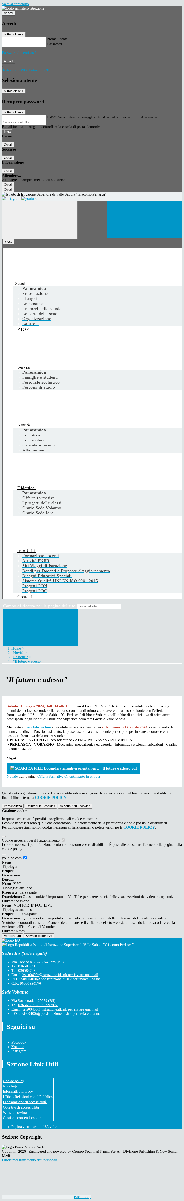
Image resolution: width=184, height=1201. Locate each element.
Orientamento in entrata (82, 776)
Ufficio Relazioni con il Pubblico (28, 1097)
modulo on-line (39, 727)
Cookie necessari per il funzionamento (31, 840)
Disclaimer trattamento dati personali (29, 1160)
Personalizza (13, 806)
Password (54, 44)
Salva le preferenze (39, 936)
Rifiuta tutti (41, 806)
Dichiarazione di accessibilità (25, 1102)
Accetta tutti (75, 806)
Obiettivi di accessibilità (21, 1107)
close (8, 241)
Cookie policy (13, 1081)
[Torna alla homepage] (92, 194)
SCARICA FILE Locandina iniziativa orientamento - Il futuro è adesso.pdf (75, 768)
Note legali (11, 1086)
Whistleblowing (15, 1112)
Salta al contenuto (15, 4)
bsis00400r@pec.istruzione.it (62, 979)
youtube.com (12, 858)
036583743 (26, 970)
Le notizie (20, 657)
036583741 (26, 966)
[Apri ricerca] (144, 219)
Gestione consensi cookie (22, 1118)
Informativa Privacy (18, 1091)
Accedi (8, 13)
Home (16, 648)
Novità (18, 653)
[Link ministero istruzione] (23, 8)
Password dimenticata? (19, 53)
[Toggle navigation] (40, 220)
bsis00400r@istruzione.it (60, 975)
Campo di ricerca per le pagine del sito (39, 605)
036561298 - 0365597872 (38, 1005)
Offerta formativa (50, 776)
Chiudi (8, 145)
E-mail (52, 117)
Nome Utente (57, 39)
